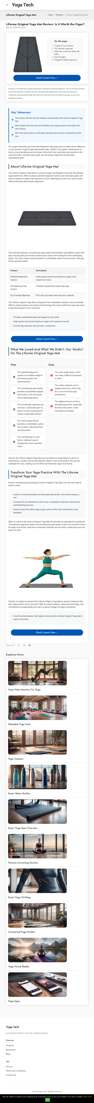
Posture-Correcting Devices (23, 862)
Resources (10, 1049)
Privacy (9, 1066)
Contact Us (11, 1075)
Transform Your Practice (64, 45)
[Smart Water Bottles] (37, 776)
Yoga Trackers (15, 759)
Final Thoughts (60, 57)
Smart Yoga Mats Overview (22, 828)
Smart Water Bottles (19, 793)
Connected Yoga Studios (21, 932)
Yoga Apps (14, 1001)
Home (50, 15)
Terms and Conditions (16, 1070)
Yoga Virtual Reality (18, 966)
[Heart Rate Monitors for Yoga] (37, 673)
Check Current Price (46, 77)
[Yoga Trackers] (37, 742)
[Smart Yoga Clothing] (37, 880)
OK (47, 1100)
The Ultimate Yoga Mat (63, 48)
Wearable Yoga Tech (19, 724)
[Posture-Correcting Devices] (37, 846)
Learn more (87, 1097)
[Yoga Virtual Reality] (37, 950)
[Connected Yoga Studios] (37, 915)
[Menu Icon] (7, 5)
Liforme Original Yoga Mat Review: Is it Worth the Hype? (45, 24)
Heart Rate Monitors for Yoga (24, 689)
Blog (8, 1054)
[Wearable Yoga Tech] (37, 707)
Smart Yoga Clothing (19, 897)
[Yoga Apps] (37, 984)
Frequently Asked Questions (65, 59)
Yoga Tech (12, 1027)
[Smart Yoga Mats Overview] (37, 811)
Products (59, 15)
